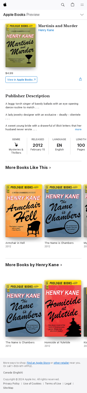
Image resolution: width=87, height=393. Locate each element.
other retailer (61, 362)
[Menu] (82, 5)
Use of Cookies (32, 383)
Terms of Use (53, 383)
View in (20, 79)
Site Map (8, 387)
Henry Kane (46, 30)
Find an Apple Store (38, 362)
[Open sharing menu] (80, 79)
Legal (68, 383)
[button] (63, 5)
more (78, 129)
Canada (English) (13, 372)
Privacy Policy (11, 383)
